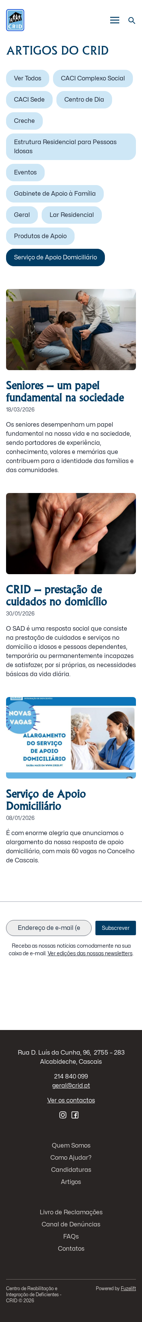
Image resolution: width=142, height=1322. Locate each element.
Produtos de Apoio (40, 236)
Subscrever (116, 928)
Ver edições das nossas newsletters (90, 953)
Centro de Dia (84, 99)
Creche (24, 120)
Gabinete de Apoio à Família (55, 193)
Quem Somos (71, 1145)
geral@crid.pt (71, 1085)
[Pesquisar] (131, 20)
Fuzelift (128, 1288)
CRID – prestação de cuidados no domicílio (56, 595)
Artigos (71, 1181)
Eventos (25, 172)
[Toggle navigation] (114, 20)
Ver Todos (27, 78)
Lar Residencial (72, 214)
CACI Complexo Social (93, 78)
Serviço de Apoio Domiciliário (55, 257)
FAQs (71, 1236)
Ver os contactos (71, 1100)
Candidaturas (71, 1169)
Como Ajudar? (71, 1157)
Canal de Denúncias (71, 1224)
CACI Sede (29, 99)
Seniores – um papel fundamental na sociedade (65, 391)
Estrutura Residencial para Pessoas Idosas (65, 146)
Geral (22, 214)
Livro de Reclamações (71, 1212)
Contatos (71, 1248)
